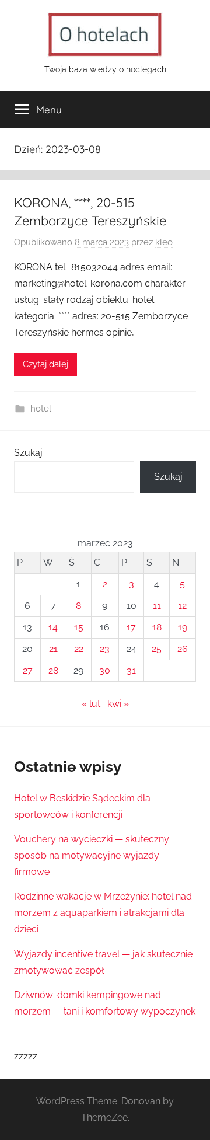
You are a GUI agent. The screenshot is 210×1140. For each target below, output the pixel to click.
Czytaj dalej (45, 364)
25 (157, 648)
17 (131, 627)
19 (182, 627)
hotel (40, 408)
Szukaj (28, 452)
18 (157, 627)
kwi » (118, 703)
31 (131, 670)
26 (182, 648)
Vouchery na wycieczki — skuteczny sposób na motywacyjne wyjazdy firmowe (91, 855)
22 (78, 648)
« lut (91, 703)
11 (157, 605)
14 (53, 627)
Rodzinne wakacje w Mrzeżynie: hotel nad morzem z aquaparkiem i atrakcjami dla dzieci (103, 913)
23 (105, 648)
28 (53, 670)
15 (78, 627)
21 (53, 648)
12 (182, 605)
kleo (164, 242)
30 (104, 670)
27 (28, 670)
